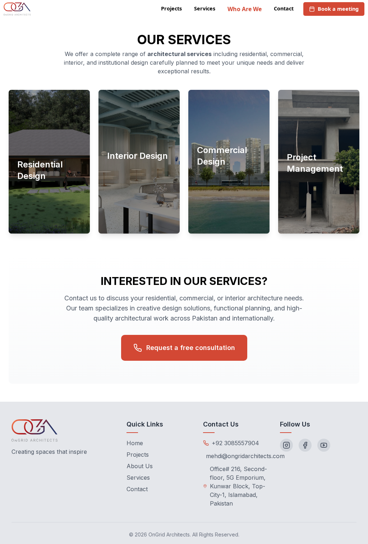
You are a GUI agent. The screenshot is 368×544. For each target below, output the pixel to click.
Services (204, 8)
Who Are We (244, 9)
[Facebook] (305, 445)
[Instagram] (286, 445)
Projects (171, 8)
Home (134, 443)
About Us (139, 466)
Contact (284, 8)
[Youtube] (323, 445)
